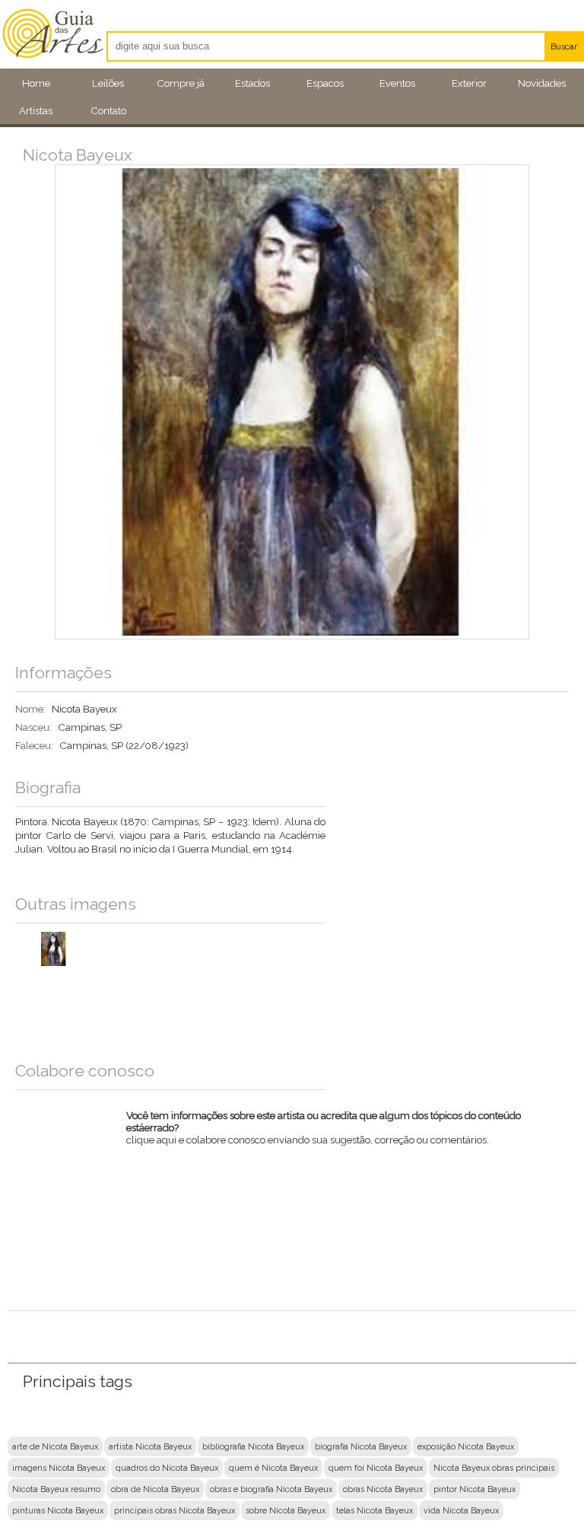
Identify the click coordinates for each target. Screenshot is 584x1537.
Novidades (542, 83)
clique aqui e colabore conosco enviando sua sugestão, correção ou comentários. (323, 1131)
